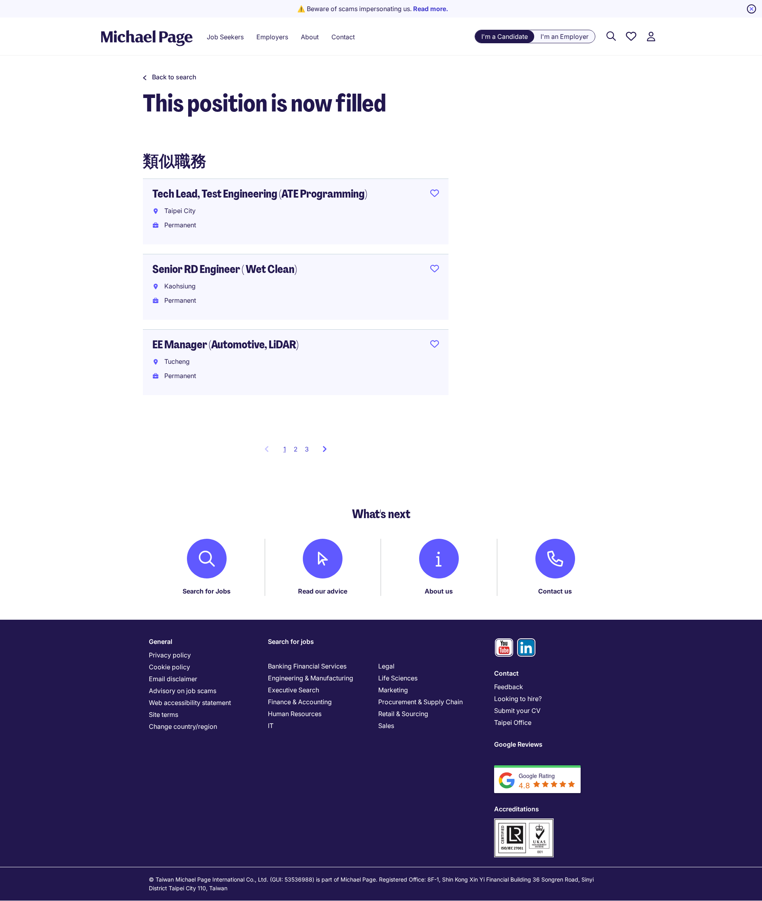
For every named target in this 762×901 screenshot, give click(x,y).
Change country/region (183, 726)
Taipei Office (512, 722)
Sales (386, 726)
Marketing (393, 690)
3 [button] (307, 449)
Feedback (508, 687)
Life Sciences (398, 678)
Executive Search (293, 690)
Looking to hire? (518, 699)
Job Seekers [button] (225, 37)
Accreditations (516, 809)
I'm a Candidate (504, 36)
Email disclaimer (173, 679)
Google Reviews (518, 744)
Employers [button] (272, 37)
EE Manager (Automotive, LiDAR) (225, 344)
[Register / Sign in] (651, 36)
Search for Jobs (207, 591)
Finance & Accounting (300, 702)
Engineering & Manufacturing (310, 678)
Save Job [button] (434, 194)
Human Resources (294, 714)
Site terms (163, 714)
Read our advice (322, 591)
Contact (506, 673)
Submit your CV (517, 711)
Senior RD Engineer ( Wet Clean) (224, 269)
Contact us (555, 591)
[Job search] (611, 36)
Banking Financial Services (307, 666)
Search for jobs (291, 641)
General (160, 641)
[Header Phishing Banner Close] (751, 8)
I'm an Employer (565, 36)
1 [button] (286, 451)
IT (270, 726)
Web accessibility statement (190, 703)
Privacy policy (170, 655)
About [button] (310, 37)
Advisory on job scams (182, 691)
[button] (169, 77)
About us (439, 591)
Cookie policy (169, 667)
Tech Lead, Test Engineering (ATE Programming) (259, 193)
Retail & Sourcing (403, 714)
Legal (386, 666)
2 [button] (296, 449)
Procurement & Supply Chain (420, 702)
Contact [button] (343, 37)
